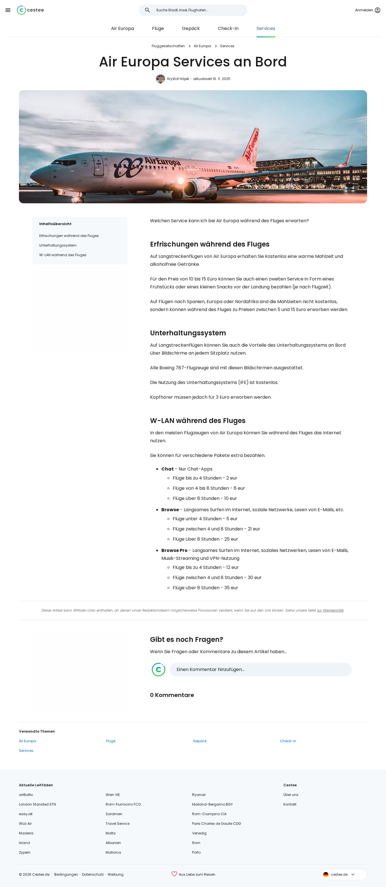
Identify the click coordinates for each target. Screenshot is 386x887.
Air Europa (122, 28)
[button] (7, 10)
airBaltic (26, 794)
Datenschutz (93, 874)
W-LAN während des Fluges (62, 254)
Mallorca (113, 852)
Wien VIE (113, 794)
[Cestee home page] (30, 10)
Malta (111, 833)
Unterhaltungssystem (58, 245)
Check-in (228, 28)
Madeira (26, 833)
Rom (196, 842)
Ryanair (199, 794)
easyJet (25, 814)
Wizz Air (25, 823)
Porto (196, 852)
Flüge (158, 28)
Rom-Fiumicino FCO (123, 804)
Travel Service (117, 823)
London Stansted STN (37, 804)
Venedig (199, 833)
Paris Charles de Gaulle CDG (216, 823)
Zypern (25, 852)
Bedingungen (66, 874)
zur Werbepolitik (330, 610)
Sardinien (114, 814)
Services (266, 28)
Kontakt (289, 804)
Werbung (115, 874)
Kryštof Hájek (178, 78)
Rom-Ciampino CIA (209, 814)
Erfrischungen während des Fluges (69, 235)
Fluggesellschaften (168, 46)
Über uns (290, 794)
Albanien (113, 842)
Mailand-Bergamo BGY (212, 804)
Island (24, 842)
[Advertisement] (79, 310)
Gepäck (191, 28)
